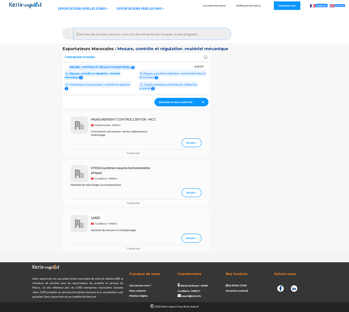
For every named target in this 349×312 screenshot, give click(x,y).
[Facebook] (280, 287)
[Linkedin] (294, 287)
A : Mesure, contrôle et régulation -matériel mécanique (92, 75)
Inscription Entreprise (214, 5)
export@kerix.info (191, 295)
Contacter (133, 153)
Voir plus (190, 142)
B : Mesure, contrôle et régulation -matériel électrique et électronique (172, 75)
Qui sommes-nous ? (140, 285)
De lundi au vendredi (237, 290)
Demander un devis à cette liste (174, 102)
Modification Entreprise (248, 5)
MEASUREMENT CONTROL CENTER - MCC (123, 119)
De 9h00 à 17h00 (237, 285)
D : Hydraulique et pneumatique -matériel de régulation (98, 86)
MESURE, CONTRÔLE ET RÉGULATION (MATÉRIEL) (102, 67)
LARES (95, 218)
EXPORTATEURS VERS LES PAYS (139, 8)
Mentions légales (138, 295)
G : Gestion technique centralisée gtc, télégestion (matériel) (168, 86)
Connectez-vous (287, 5)
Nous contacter (137, 290)
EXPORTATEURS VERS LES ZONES (82, 8)
